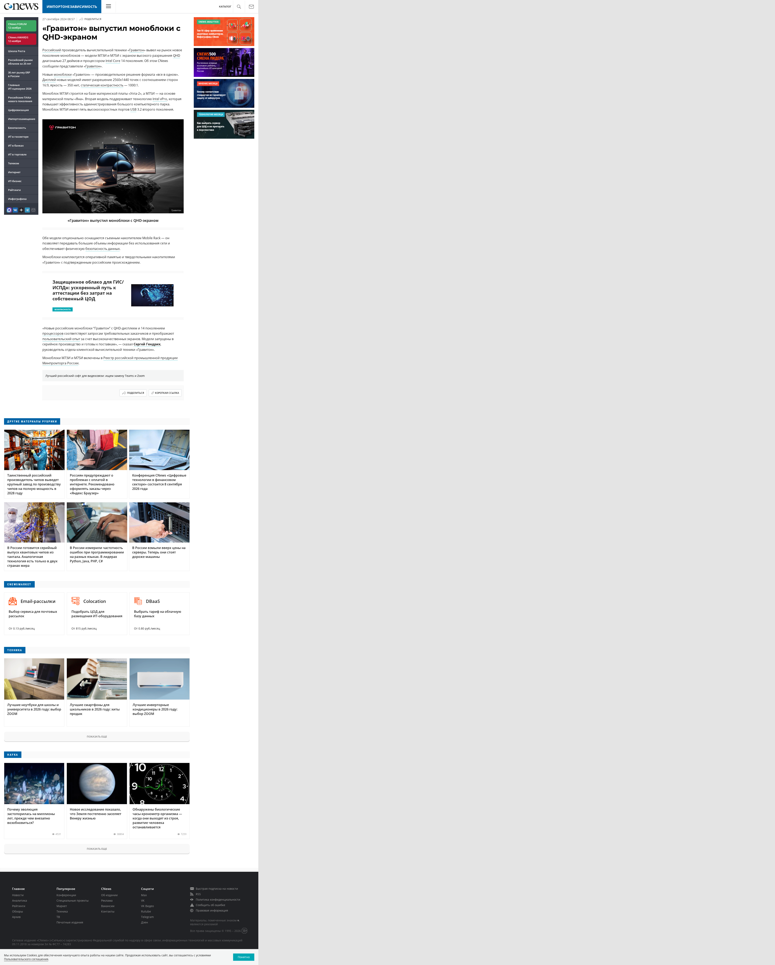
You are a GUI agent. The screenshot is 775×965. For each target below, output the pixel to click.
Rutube (146, 911)
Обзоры (17, 911)
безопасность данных (102, 248)
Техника (62, 911)
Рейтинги (14, 190)
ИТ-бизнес (14, 181)
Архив (16, 917)
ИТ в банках (16, 145)
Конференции (66, 895)
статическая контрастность (102, 85)
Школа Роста (16, 51)
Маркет (62, 906)
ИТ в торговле (17, 154)
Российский (51, 50)
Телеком (13, 163)
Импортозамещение (21, 119)
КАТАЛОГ (225, 6)
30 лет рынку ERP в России (19, 74)
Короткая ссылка (167, 393)
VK (143, 900)
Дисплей (49, 80)
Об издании (109, 895)
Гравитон (136, 50)
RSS (198, 894)
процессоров (52, 333)
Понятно (244, 957)
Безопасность (17, 128)
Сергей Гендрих (147, 344)
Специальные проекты (73, 900)
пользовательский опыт (61, 339)
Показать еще (97, 736)
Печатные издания (70, 922)
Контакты (107, 911)
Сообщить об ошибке (210, 905)
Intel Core (113, 61)
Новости (18, 895)
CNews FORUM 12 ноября (17, 25)
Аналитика (19, 900)
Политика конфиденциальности (218, 899)
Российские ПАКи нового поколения (20, 99)
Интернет (14, 172)
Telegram (147, 917)
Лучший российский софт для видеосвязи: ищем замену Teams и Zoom (95, 376)
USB (133, 109)
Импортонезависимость (72, 6)
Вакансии (107, 906)
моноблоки (63, 74)
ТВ (58, 917)
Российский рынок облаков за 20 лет (20, 61)
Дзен (144, 922)
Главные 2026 (19, 86)
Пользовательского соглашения (26, 959)
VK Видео (147, 906)
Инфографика (17, 199)
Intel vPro (160, 99)
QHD (176, 55)
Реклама (107, 900)
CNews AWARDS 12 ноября (18, 39)
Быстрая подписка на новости (217, 889)
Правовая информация (212, 910)
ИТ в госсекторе (18, 136)
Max (144, 895)
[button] (239, 7)
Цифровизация (18, 110)
